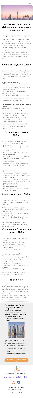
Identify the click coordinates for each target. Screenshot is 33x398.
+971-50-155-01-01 (15, 393)
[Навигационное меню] (3, 2)
